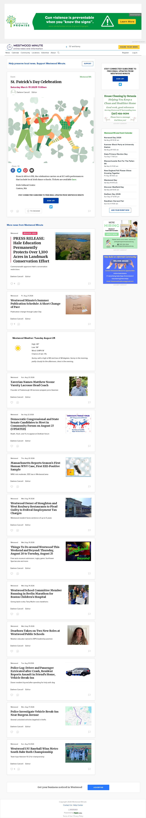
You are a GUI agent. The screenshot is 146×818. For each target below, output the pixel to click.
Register (125, 53)
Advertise (45, 53)
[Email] (31, 170)
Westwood (14, 233)
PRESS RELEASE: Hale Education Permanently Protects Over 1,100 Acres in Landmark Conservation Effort (31, 249)
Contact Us (67, 805)
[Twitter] (19, 170)
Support (87, 64)
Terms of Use (68, 816)
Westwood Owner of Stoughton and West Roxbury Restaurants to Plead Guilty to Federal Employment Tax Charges (34, 508)
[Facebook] (13, 170)
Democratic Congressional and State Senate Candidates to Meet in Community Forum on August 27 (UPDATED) (35, 424)
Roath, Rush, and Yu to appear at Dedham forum (30, 434)
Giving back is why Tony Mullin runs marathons (29, 602)
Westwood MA (85, 77)
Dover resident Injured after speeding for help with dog (33, 682)
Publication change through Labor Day (26, 312)
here (74, 179)
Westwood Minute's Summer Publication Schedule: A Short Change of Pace (35, 304)
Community (25, 53)
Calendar (15, 53)
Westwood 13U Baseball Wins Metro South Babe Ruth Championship (34, 750)
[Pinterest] (25, 170)
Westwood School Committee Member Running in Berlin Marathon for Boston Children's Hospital (36, 594)
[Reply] (18, 211)
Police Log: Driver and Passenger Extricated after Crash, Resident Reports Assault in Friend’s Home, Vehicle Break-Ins (33, 672)
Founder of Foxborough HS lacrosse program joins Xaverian (34, 390)
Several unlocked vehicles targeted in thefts (28, 720)
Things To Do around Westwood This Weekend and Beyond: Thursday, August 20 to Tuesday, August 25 (35, 550)
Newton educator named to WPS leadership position (32, 639)
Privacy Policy (78, 816)
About (53, 53)
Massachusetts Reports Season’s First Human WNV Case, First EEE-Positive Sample (35, 466)
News (7, 53)
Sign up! (51, 201)
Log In (134, 53)
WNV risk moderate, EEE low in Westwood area (29, 474)
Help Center (78, 805)
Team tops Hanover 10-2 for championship (27, 757)
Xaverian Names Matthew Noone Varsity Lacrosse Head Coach (33, 383)
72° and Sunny (74, 46)
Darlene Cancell (23, 92)
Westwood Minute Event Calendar (118, 133)
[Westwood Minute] (25, 47)
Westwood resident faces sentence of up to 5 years (31, 518)
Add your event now (120, 210)
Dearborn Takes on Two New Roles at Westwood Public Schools (35, 632)
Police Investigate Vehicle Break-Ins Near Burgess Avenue (35, 713)
